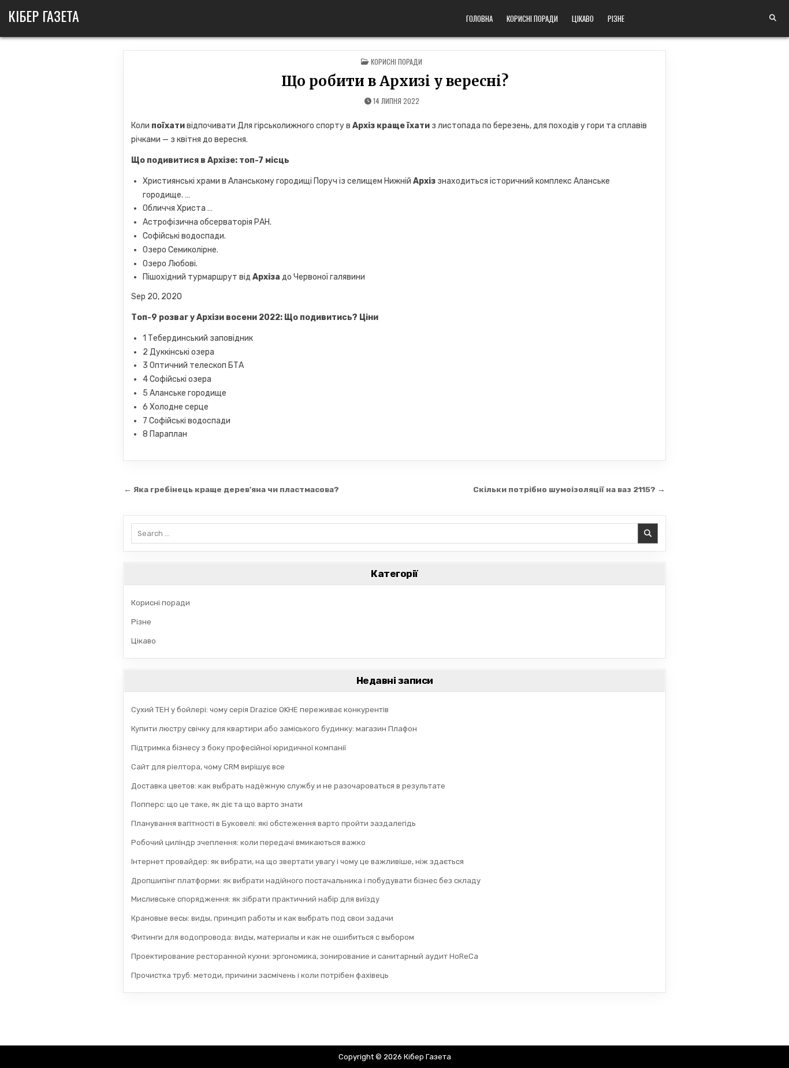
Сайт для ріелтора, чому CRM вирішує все (208, 766)
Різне (616, 18)
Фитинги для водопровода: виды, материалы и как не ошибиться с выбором (272, 937)
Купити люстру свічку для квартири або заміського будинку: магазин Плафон (274, 728)
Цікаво (583, 18)
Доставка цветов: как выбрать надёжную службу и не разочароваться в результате (288, 786)
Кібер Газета (43, 15)
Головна (479, 18)
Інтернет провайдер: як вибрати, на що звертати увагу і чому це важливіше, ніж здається (297, 861)
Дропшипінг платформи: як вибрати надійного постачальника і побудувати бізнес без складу (306, 880)
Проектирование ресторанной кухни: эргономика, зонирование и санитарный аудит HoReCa (304, 956)
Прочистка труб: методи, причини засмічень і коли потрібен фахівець (260, 975)
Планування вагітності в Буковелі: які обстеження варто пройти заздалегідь (273, 823)
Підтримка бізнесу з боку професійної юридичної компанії (238, 747)
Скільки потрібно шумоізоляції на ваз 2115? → (569, 489)
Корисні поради (532, 18)
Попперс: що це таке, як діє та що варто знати (217, 804)
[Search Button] (772, 17)
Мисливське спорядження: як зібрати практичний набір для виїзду (255, 899)
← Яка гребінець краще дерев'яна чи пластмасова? (231, 489)
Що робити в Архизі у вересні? (394, 81)
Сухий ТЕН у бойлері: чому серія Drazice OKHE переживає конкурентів (260, 709)
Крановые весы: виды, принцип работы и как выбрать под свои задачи (262, 918)
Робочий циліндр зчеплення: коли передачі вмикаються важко (248, 842)
